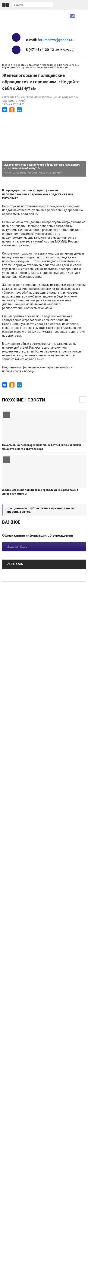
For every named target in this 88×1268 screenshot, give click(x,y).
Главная (7, 65)
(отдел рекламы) (50, 50)
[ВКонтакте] (4, 109)
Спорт (23, 546)
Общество (33, 65)
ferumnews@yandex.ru (56, 40)
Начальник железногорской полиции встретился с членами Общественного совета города (41, 447)
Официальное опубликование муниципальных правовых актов (40, 510)
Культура (12, 546)
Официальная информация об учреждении (37, 535)
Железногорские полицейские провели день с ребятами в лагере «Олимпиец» (40, 491)
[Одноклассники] (12, 109)
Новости (19, 65)
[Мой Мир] (19, 109)
